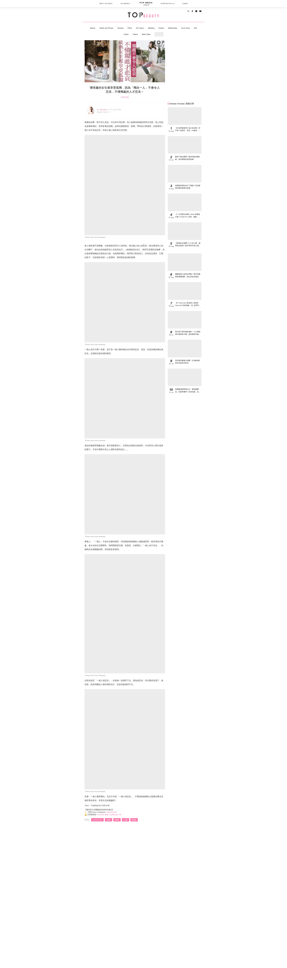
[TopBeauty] (143, 15)
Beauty (92, 28)
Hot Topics (140, 28)
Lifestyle (120, 28)
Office (129, 28)
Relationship (172, 28)
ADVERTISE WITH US (167, 3)
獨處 (117, 820)
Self (195, 28)
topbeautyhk (111, 812)
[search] (188, 11)
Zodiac (126, 34)
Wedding (151, 28)
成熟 (109, 820)
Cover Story (185, 28)
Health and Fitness (106, 28)
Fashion (161, 28)
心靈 (126, 820)
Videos (135, 34)
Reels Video (146, 34)
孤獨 (134, 820)
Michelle (103, 109)
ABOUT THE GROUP (105, 3)
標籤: (87, 820)
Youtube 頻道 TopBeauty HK (109, 814)
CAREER (185, 3)
